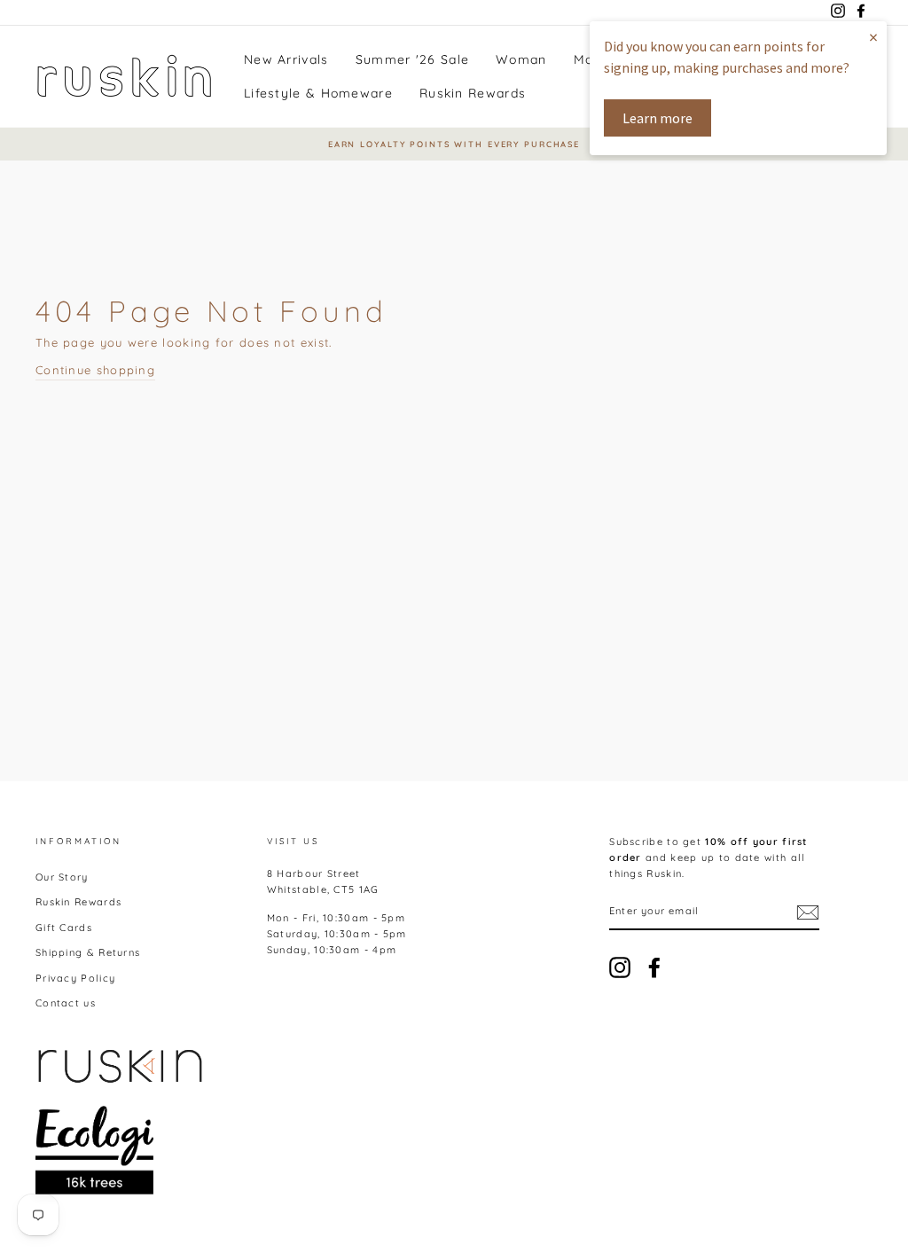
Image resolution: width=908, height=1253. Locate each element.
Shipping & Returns (87, 952)
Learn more (657, 118)
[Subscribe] (807, 912)
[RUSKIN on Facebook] (654, 967)
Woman (521, 59)
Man (588, 59)
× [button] (873, 37)
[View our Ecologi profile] (94, 1150)
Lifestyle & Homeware (318, 93)
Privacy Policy (75, 978)
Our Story (62, 877)
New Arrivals (286, 59)
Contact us (65, 1003)
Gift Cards (63, 927)
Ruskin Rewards (472, 93)
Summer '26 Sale (413, 59)
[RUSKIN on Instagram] (619, 967)
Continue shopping (95, 370)
